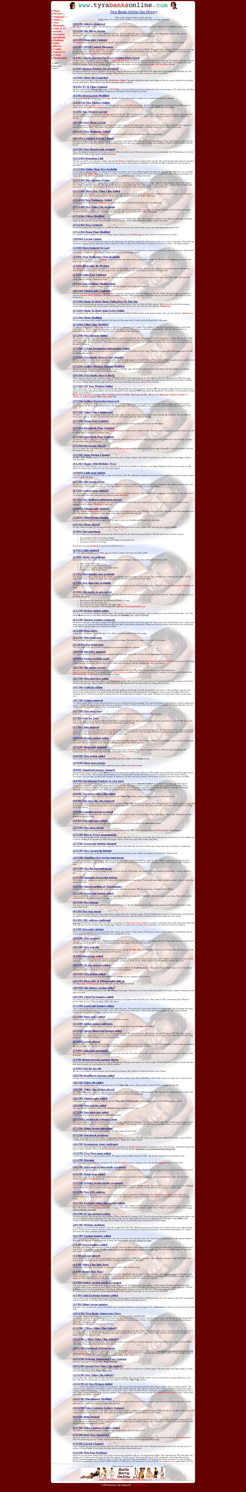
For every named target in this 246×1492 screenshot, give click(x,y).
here (102, 62)
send (130, 752)
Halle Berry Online (117, 80)
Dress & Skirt (124, 395)
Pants (137, 395)
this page (111, 154)
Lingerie (97, 395)
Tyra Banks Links (178, 1490)
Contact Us (59, 52)
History (57, 46)
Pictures (57, 13)
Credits (57, 49)
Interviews (58, 34)
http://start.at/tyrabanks (123, 672)
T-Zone (57, 55)
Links (56, 43)
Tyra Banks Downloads (160, 1490)
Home (56, 11)
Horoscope (124, 448)
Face (154, 395)
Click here (97, 504)
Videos (56, 19)
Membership (60, 58)
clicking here (165, 306)
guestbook (100, 50)
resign (81, 1353)
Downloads (59, 37)
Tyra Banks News (122, 1490)
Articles (57, 31)
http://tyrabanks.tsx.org (83, 672)
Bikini (75, 395)
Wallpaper (59, 17)
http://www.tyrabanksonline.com (131, 606)
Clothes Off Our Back (119, 61)
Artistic (76, 397)
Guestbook (92, 439)
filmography (93, 511)
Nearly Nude (106, 397)
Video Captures (89, 397)
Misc (145, 395)
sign (94, 53)
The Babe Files (135, 950)
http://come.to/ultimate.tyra (166, 1195)
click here (124, 495)
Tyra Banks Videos (105, 1490)
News (56, 22)
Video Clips (146, 196)
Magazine (164, 395)
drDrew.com (176, 586)
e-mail (131, 1355)
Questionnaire (151, 661)
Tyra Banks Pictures (68, 1490)
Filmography (107, 293)
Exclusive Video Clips (100, 1206)
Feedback (58, 40)
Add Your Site (168, 661)
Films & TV (59, 28)
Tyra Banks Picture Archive (165, 1393)
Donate (122, 161)
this (173, 351)
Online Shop (93, 174)
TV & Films (115, 89)
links (78, 475)
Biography (59, 25)
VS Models (110, 395)
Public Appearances (95, 107)
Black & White (178, 395)
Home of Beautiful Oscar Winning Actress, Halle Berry (123, 1480)
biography (81, 42)
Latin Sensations (183, 1437)
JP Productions (138, 1485)
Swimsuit (86, 395)
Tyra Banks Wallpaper (87, 1490)
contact (112, 50)
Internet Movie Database (91, 295)
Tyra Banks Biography (139, 1490)
